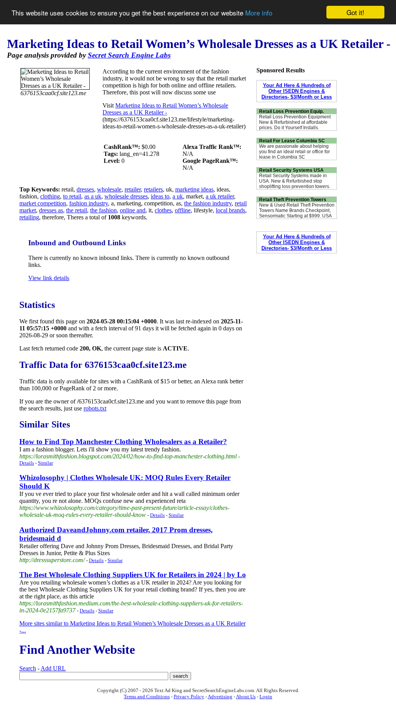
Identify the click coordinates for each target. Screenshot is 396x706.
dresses (85, 189)
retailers (153, 189)
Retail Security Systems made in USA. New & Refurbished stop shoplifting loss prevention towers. (294, 181)
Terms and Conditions (147, 696)
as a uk (92, 196)
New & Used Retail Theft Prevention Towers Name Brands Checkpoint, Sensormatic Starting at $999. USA (297, 210)
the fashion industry (208, 203)
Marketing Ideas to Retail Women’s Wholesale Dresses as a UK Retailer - (165, 109)
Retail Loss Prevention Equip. (291, 111)
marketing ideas (194, 189)
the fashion (103, 210)
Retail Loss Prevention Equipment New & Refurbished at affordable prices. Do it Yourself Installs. (295, 122)
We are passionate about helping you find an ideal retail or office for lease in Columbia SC (294, 152)
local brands (230, 210)
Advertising (220, 696)
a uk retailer (220, 196)
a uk (177, 196)
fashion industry (88, 203)
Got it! (355, 12)
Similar (45, 463)
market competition (42, 203)
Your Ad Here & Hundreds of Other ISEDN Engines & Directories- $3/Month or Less (296, 91)
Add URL (53, 668)
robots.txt (95, 408)
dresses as (51, 210)
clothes (163, 210)
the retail (76, 210)
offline (183, 210)
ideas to (160, 196)
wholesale (109, 189)
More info (258, 12)
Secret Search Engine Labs (129, 55)
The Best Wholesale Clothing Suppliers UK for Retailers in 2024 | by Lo (132, 575)
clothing (50, 196)
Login (265, 696)
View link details (48, 278)
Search (27, 668)
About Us (246, 696)
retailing (29, 217)
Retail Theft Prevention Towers (292, 199)
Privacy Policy (189, 696)
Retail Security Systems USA (291, 170)
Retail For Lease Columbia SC (292, 141)
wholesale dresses (126, 196)
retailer (133, 189)
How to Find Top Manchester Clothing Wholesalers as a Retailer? (123, 442)
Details (26, 463)
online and (132, 210)
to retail (72, 196)
